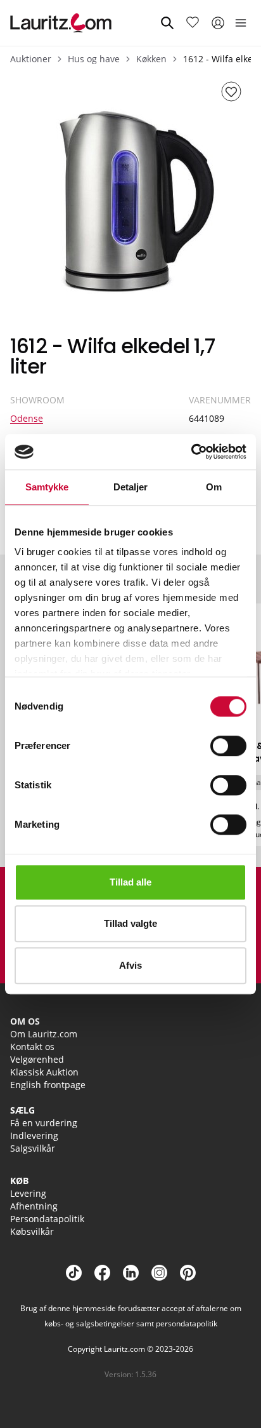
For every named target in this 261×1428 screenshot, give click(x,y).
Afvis (130, 965)
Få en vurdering (43, 1123)
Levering (28, 1193)
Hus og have (94, 59)
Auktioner (30, 59)
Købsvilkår (32, 1231)
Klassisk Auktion (44, 1072)
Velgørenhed (37, 1059)
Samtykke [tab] (47, 487)
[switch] (228, 746)
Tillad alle (130, 882)
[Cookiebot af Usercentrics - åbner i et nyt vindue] (191, 451)
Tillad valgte (130, 923)
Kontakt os (32, 1047)
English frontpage (48, 1085)
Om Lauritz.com (43, 1034)
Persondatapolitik (47, 1219)
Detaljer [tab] (130, 487)
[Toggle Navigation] (241, 23)
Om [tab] (214, 487)
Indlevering (34, 1135)
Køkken (151, 59)
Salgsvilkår (32, 1148)
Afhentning (34, 1206)
